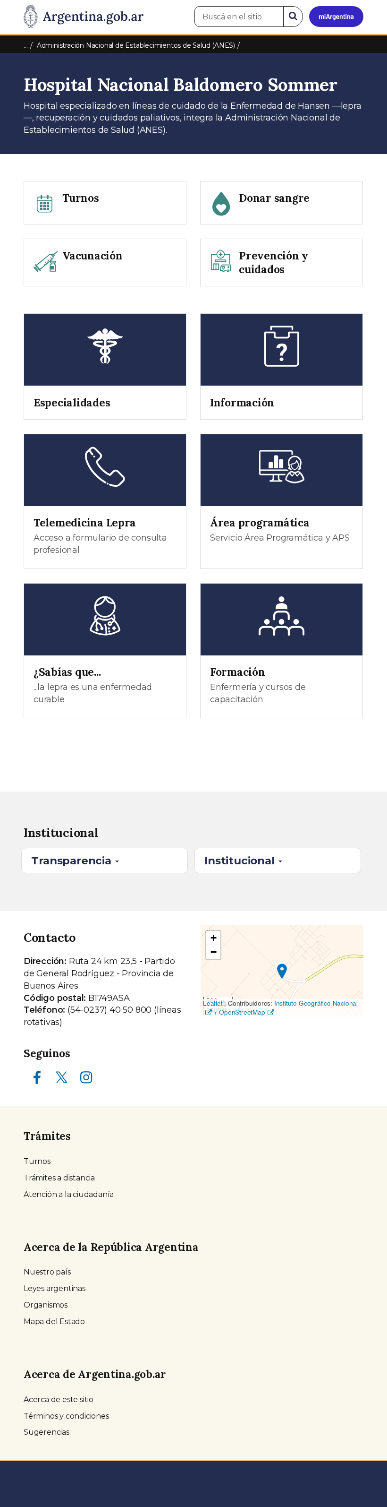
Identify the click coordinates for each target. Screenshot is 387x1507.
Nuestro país (47, 1271)
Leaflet (213, 1003)
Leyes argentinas (54, 1288)
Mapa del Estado (54, 1321)
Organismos (45, 1304)
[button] (282, 971)
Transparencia (72, 860)
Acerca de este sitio (58, 1399)
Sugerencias (46, 1432)
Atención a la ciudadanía (69, 1194)
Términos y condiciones (66, 1416)
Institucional (240, 860)
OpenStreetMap (242, 1012)
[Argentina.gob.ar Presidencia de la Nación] (84, 17)
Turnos (37, 1161)
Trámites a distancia (59, 1177)
